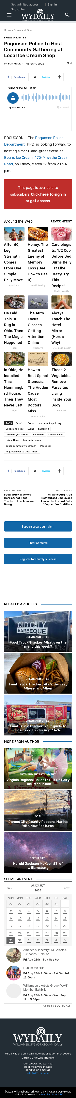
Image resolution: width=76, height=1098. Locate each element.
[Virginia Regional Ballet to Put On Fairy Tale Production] (38, 768)
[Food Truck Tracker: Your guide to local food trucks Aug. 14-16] (38, 715)
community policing (50, 423)
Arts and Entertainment (37, 774)
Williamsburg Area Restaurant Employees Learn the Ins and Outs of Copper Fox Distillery (56, 499)
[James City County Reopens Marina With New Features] (38, 810)
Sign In (52, 4)
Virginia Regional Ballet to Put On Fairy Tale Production (38, 782)
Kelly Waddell (55, 434)
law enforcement (32, 440)
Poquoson (45, 445)
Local (37, 816)
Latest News (12, 440)
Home (7, 30)
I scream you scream (17, 434)
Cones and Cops (15, 428)
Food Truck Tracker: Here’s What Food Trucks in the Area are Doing (19, 499)
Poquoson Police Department (22, 451)
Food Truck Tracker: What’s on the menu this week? (38, 644)
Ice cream (38, 434)
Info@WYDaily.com (38, 1073)
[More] (59, 77)
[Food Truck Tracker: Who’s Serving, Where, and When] (38, 673)
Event (31, 428)
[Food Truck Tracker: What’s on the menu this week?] (38, 631)
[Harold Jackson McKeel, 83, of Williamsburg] (38, 852)
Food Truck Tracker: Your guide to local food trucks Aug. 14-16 (38, 728)
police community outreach (21, 445)
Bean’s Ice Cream (18, 157)
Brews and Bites (23, 30)
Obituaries (38, 858)
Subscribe (18, 9)
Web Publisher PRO (52, 1094)
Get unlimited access (25, 4)
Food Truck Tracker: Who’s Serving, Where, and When (38, 686)
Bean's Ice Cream (25, 423)
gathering (43, 428)
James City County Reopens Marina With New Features (38, 824)
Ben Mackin (15, 63)
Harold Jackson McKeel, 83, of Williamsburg (38, 866)
